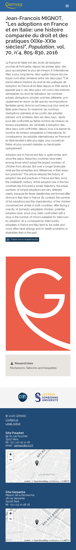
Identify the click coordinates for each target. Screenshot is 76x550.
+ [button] (10, 454)
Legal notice (13, 423)
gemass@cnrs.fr (23, 445)
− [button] (10, 459)
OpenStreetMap (41, 481)
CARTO (66, 481)
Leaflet (27, 481)
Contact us (12, 419)
